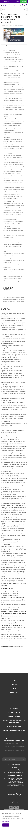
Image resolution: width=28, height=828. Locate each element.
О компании (14, 708)
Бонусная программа (14, 716)
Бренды (14, 688)
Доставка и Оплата (14, 712)
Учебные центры (14, 696)
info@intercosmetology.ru (15, 770)
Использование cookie (14, 726)
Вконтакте (12, 802)
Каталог (14, 676)
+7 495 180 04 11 (5, 1)
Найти (25, 9)
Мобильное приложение (14, 701)
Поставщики (14, 692)
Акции (14, 680)
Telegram (16, 802)
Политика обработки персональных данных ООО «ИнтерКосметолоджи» (15, 794)
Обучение (14, 684)
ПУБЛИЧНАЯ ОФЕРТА (15, 790)
